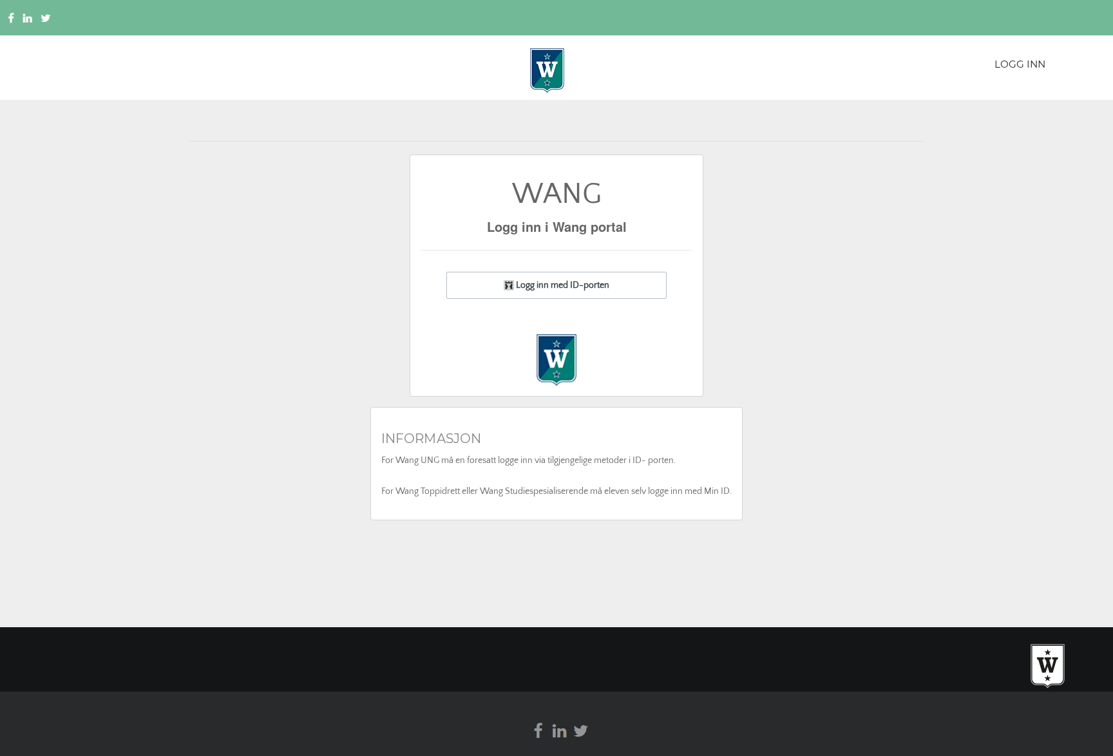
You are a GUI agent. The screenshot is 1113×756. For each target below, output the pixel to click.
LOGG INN (1019, 64)
